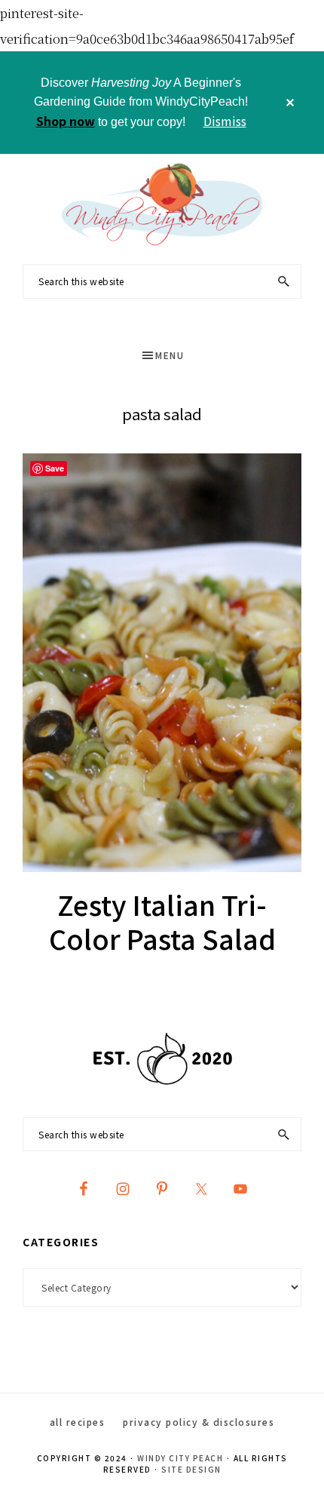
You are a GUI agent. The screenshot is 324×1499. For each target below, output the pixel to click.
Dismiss (224, 121)
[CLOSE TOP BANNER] (290, 102)
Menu (169, 355)
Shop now (65, 121)
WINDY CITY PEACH (180, 1458)
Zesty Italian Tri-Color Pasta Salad (162, 920)
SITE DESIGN (191, 1469)
